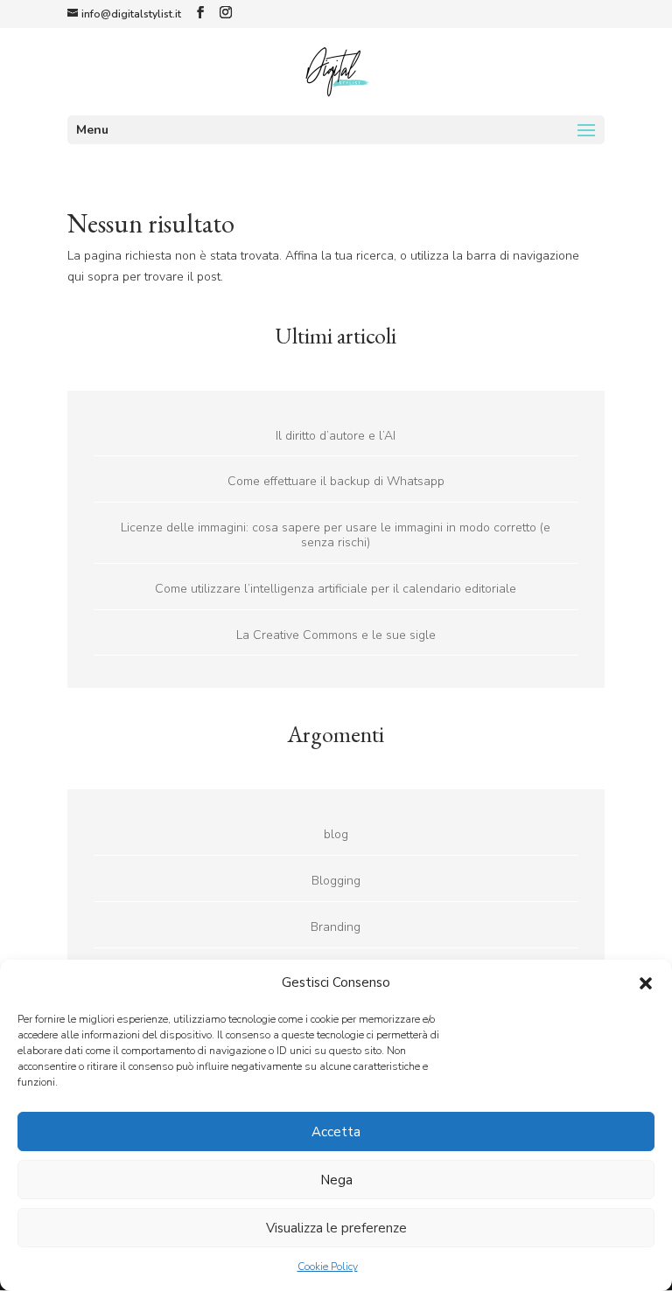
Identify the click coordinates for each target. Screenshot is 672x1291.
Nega (336, 1180)
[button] (645, 983)
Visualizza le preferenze (336, 1228)
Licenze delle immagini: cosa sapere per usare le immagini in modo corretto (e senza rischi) (335, 535)
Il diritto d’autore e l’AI (336, 435)
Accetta (336, 1132)
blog (336, 834)
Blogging (336, 880)
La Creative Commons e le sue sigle (336, 635)
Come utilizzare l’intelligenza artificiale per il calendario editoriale (335, 588)
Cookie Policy (328, 1267)
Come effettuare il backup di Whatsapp (336, 481)
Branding (335, 927)
